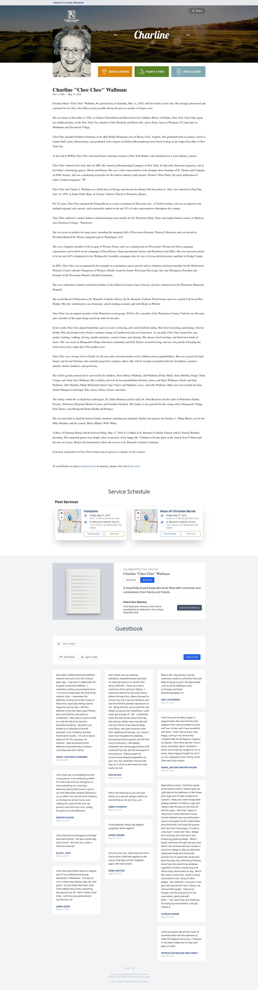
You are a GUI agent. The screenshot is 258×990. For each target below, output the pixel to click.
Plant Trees (114, 534)
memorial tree (88, 466)
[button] (69, 518)
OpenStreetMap (132, 981)
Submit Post (192, 657)
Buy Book (147, 579)
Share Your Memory (189, 607)
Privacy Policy (120, 977)
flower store (133, 466)
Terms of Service (137, 977)
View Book (131, 579)
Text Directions (93, 534)
